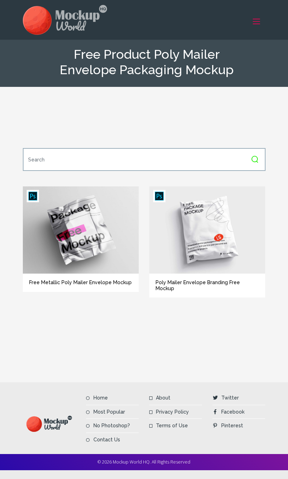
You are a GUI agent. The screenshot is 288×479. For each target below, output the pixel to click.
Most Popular (109, 412)
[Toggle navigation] (256, 21)
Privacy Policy (172, 412)
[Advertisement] (151, 117)
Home (100, 398)
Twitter (230, 398)
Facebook (232, 412)
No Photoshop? (111, 425)
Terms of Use (172, 425)
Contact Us (106, 439)
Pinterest (232, 425)
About (163, 398)
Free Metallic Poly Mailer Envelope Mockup (80, 282)
